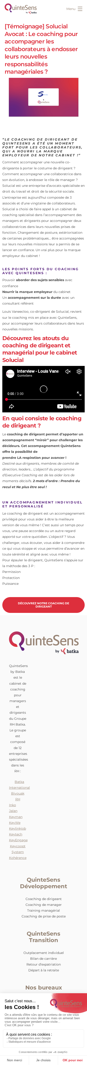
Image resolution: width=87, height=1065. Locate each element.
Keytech (15, 834)
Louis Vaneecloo (15, 311)
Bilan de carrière (43, 959)
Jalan (13, 811)
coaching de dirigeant (26, 434)
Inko (12, 805)
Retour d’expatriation (43, 964)
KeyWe (14, 823)
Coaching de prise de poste (44, 916)
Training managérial (43, 910)
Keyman (16, 817)
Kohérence (17, 858)
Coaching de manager (44, 905)
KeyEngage (18, 840)
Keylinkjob (17, 828)
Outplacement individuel (43, 953)
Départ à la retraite (43, 970)
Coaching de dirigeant (44, 899)
